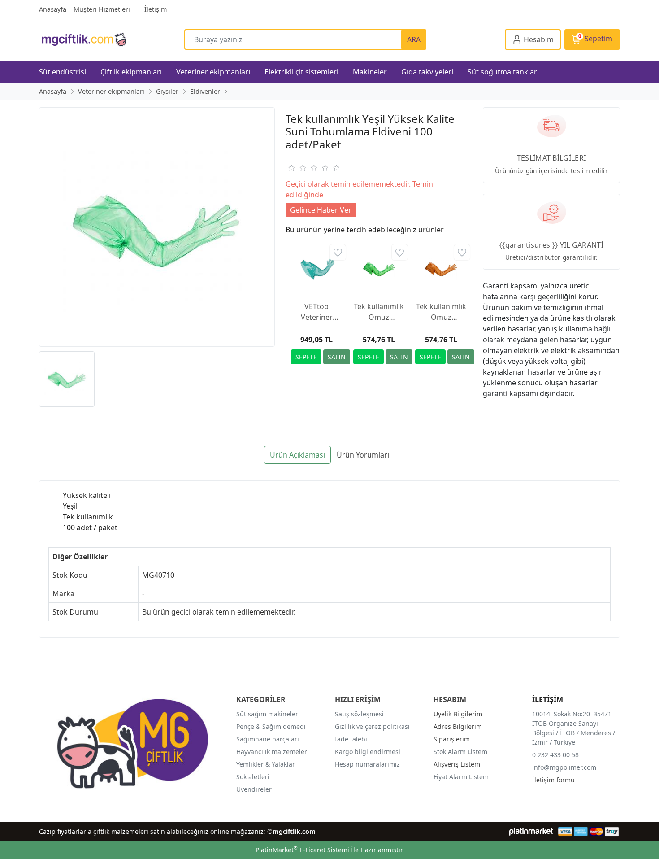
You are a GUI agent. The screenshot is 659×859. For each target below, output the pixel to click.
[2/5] (297, 167)
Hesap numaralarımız (367, 764)
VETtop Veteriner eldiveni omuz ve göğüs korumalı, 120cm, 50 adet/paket (316, 312)
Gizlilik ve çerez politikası (372, 726)
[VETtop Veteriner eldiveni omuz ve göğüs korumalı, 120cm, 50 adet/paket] (317, 268)
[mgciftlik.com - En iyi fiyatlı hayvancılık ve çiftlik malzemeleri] (111, 39)
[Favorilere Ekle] (338, 252)
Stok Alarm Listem (460, 751)
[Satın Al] (336, 356)
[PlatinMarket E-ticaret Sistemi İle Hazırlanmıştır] (531, 831)
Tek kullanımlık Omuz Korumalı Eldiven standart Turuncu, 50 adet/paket (441, 312)
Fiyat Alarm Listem (461, 776)
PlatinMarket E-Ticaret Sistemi (302, 850)
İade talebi (351, 739)
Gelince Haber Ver (320, 210)
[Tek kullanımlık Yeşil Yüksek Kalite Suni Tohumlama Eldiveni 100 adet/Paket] (156, 227)
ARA (414, 39)
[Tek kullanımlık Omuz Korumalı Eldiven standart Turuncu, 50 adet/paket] (441, 268)
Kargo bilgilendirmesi (367, 751)
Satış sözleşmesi (359, 714)
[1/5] (291, 167)
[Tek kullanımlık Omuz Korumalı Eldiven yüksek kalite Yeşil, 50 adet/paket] (379, 268)
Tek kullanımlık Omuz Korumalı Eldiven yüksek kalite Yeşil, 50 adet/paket (379, 312)
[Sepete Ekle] (306, 356)
